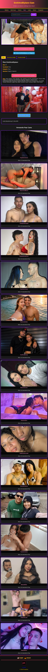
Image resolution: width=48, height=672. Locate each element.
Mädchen (6, 10)
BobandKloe (24, 584)
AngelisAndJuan (24, 157)
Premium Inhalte (21, 57)
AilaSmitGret (24, 650)
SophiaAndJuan (24, 289)
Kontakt (24, 667)
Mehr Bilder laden (24, 115)
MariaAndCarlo (24, 387)
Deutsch (29, 657)
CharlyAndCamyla (24, 223)
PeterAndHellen (24, 321)
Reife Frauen (13, 10)
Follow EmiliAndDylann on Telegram (25, 53)
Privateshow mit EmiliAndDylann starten (24, 75)
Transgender (40, 10)
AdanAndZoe (24, 420)
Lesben (29, 10)
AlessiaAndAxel (24, 486)
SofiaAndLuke (24, 617)
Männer (34, 10)
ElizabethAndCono (24, 256)
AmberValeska (24, 519)
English (21, 657)
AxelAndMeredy (24, 354)
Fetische (19, 10)
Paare (24, 10)
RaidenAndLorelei (24, 453)
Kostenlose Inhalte (11, 57)
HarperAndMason (24, 190)
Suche (33, 14)
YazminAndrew (24, 551)
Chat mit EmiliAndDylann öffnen (24, 49)
